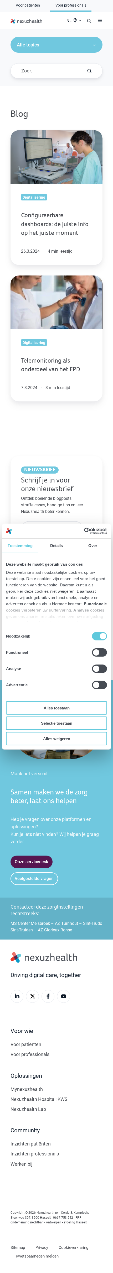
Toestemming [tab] (20, 545)
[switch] (99, 652)
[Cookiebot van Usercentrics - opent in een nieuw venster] (84, 531)
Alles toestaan (57, 708)
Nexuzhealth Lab (28, 1109)
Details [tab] (56, 545)
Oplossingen (26, 1075)
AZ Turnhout (66, 923)
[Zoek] (89, 70)
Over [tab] (92, 545)
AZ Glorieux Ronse (55, 929)
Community (25, 1130)
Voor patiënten (26, 1044)
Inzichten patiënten (31, 1144)
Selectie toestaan (56, 723)
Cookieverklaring (73, 1247)
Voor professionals (30, 1054)
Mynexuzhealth (27, 1089)
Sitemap (18, 1247)
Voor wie (22, 1031)
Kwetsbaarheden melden (37, 1256)
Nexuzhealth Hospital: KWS (39, 1099)
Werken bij (21, 1164)
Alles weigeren (56, 738)
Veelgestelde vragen (34, 878)
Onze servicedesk (31, 861)
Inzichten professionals (35, 1153)
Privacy (41, 1247)
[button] (99, 20)
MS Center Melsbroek (30, 923)
